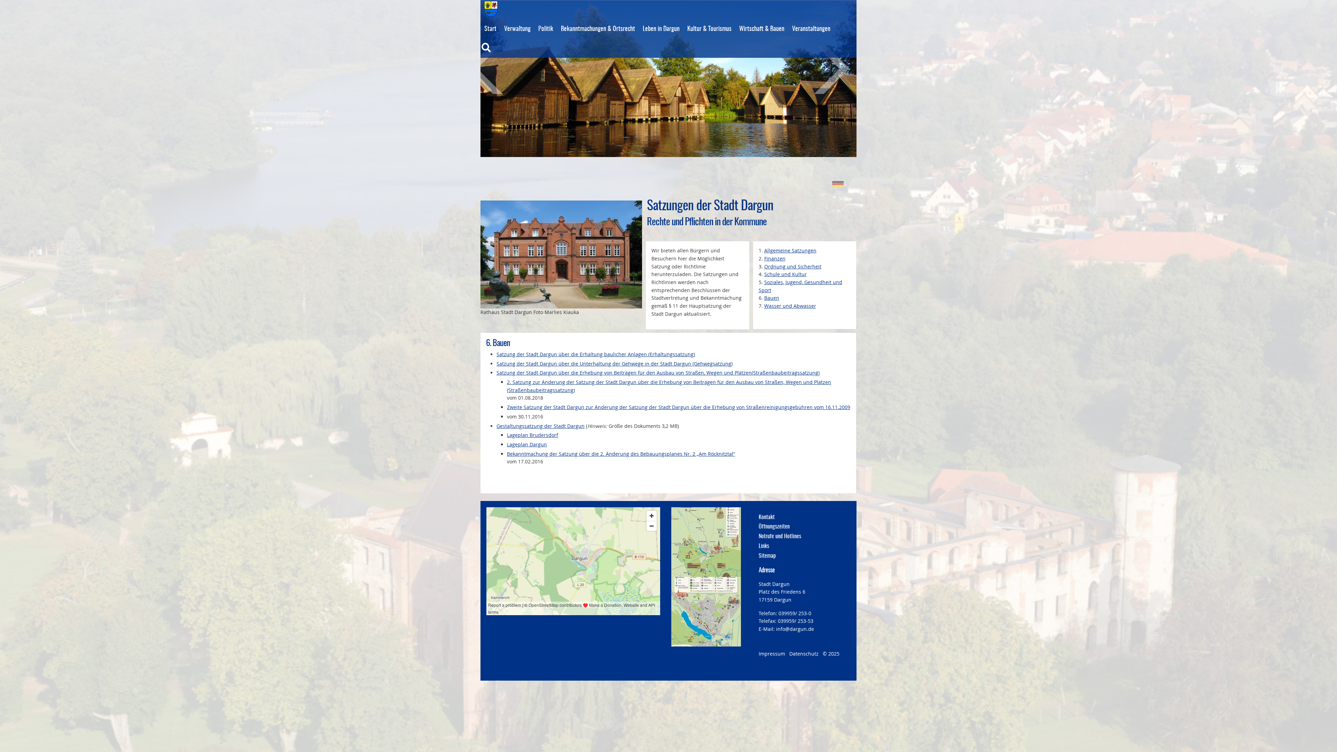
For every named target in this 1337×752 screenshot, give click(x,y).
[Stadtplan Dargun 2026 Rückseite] (706, 612)
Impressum (772, 653)
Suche (501, 52)
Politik (545, 29)
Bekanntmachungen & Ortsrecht (598, 29)
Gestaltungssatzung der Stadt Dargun (541, 426)
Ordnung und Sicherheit (792, 266)
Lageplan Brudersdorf (532, 435)
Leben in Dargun (661, 29)
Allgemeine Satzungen (790, 250)
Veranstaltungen (811, 29)
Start (490, 29)
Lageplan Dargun (527, 444)
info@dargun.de (795, 629)
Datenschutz (804, 653)
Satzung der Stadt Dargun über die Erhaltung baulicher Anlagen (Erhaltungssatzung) (596, 354)
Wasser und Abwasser (790, 306)
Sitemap (767, 556)
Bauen (771, 298)
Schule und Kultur (785, 274)
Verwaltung (517, 29)
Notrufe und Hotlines (780, 536)
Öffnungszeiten (774, 527)
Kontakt (767, 517)
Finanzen (774, 258)
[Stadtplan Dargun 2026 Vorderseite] (706, 542)
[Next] (823, 70)
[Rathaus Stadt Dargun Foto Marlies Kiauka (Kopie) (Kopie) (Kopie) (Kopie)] (561, 254)
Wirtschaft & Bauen (761, 29)
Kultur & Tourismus (709, 29)
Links (764, 546)
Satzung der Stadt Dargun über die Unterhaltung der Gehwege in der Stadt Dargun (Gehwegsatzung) (615, 363)
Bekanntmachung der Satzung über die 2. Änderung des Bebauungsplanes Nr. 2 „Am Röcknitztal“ (621, 454)
